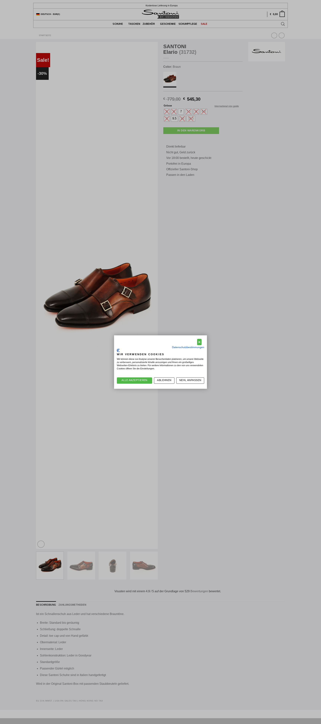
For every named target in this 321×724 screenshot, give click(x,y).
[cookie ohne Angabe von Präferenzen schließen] (199, 342)
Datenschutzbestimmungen (188, 347)
